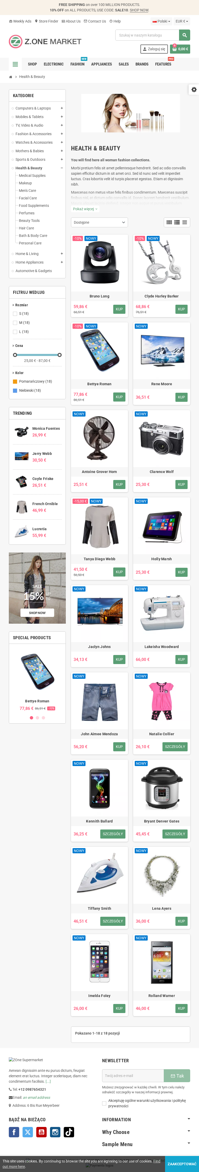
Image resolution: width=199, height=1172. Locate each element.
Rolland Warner (161, 996)
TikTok (69, 1132)
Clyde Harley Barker (162, 296)
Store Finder (46, 21)
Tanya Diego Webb (99, 559)
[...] (48, 1081)
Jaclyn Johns (99, 647)
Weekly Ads (20, 21)
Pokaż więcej (85, 209)
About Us (71, 21)
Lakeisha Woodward (162, 647)
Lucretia (39, 529)
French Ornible (45, 504)
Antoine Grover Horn (99, 472)
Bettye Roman (37, 701)
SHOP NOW (139, 10)
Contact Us (95, 21)
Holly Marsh (161, 559)
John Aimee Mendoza (99, 734)
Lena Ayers (161, 908)
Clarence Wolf (162, 472)
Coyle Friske (42, 479)
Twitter (28, 1132)
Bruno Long (99, 296)
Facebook (14, 1132)
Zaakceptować (182, 1164)
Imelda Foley (99, 996)
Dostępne (81, 222)
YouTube (41, 1132)
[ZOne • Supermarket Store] (45, 41)
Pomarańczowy (35, 381)
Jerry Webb (42, 454)
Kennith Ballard (99, 821)
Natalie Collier (161, 734)
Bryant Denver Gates (161, 821)
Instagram (55, 1132)
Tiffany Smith (99, 908)
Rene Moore (161, 384)
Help (115, 21)
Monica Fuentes (46, 428)
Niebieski (30, 390)
